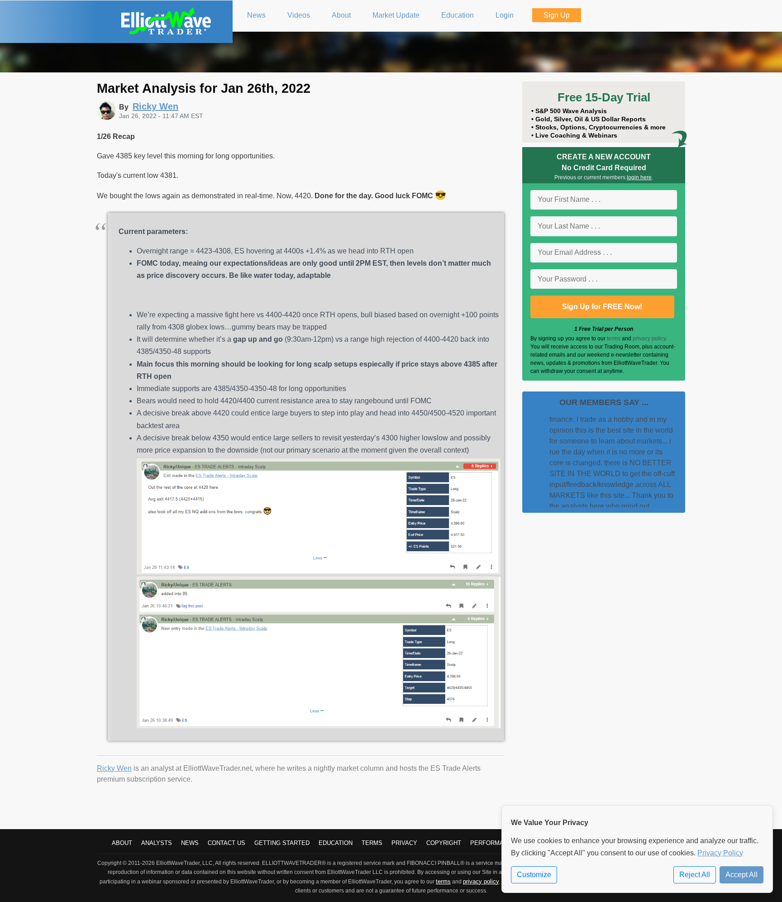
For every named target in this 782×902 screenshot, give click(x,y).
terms (613, 338)
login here (639, 177)
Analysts (156, 843)
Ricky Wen (114, 768)
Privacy (404, 843)
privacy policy (649, 338)
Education (336, 843)
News (190, 843)
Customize (534, 874)
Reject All (694, 874)
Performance (493, 843)
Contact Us (226, 843)
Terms (372, 843)
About (122, 843)
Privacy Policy (720, 853)
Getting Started (282, 843)
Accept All (741, 874)
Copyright (443, 843)
